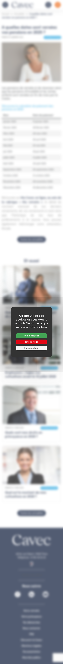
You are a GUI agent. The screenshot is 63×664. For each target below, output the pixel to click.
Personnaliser (31, 348)
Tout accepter (31, 335)
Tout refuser (31, 341)
